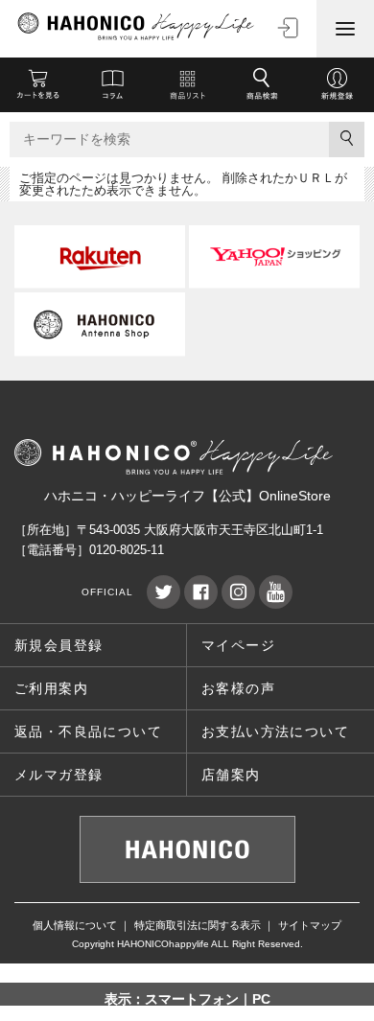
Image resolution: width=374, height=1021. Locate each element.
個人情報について (75, 925)
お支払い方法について (275, 731)
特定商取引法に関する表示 (197, 925)
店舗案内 (231, 774)
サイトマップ (309, 925)
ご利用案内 (51, 688)
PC (261, 999)
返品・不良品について (88, 731)
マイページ (238, 645)
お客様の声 (238, 688)
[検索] (346, 139)
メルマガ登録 (58, 774)
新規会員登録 (58, 645)
